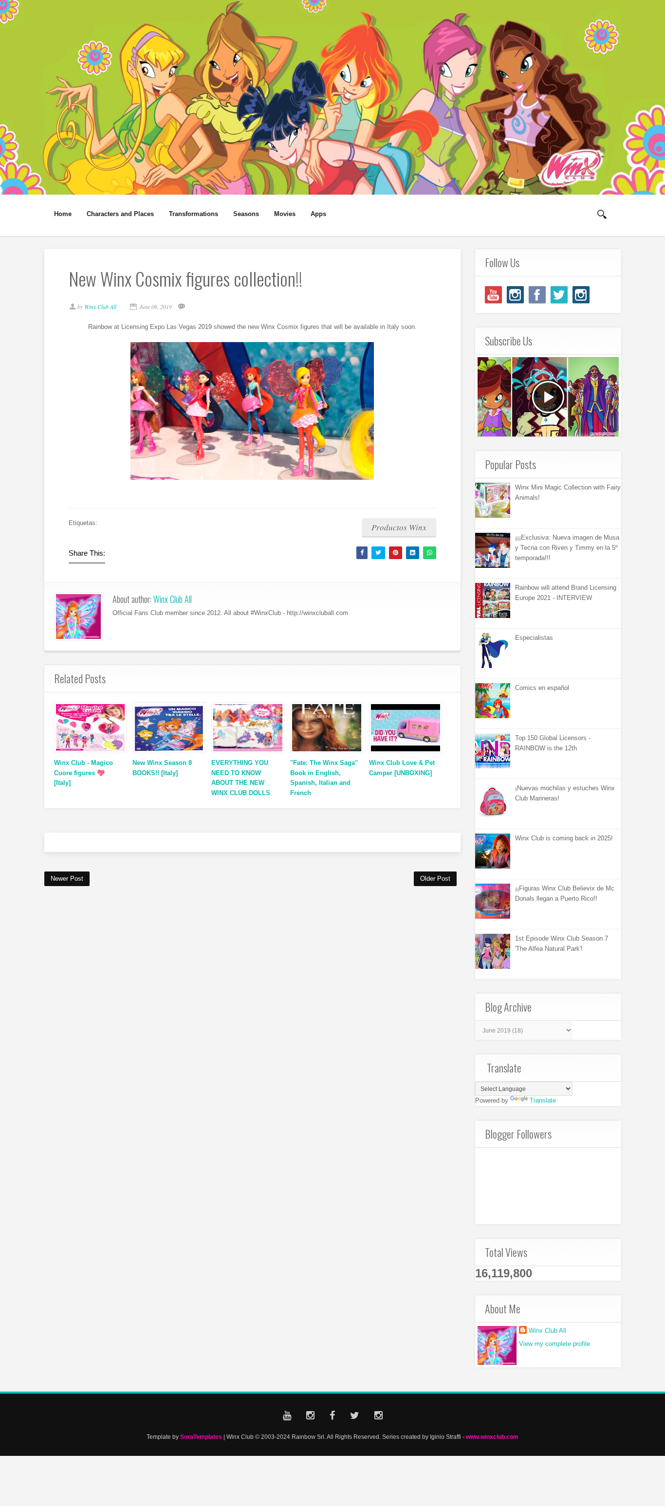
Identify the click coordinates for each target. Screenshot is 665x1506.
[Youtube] (493, 294)
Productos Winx (398, 527)
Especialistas (534, 637)
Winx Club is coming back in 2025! (564, 838)
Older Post (435, 878)
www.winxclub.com (492, 1436)
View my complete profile (554, 1343)
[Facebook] (537, 294)
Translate (543, 1100)
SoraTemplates (201, 1436)
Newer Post (67, 878)
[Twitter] (559, 294)
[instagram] (515, 294)
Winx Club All (172, 599)
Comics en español (542, 687)
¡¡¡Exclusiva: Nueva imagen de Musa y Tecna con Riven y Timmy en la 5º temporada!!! (567, 548)
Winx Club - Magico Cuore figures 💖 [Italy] (83, 773)
